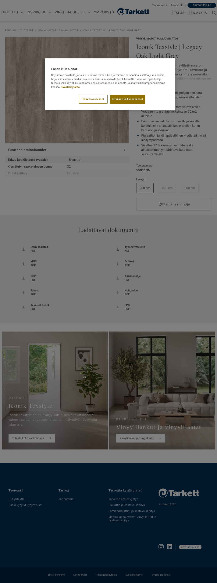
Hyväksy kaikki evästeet (127, 98)
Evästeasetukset (93, 98)
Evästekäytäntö (70, 87)
